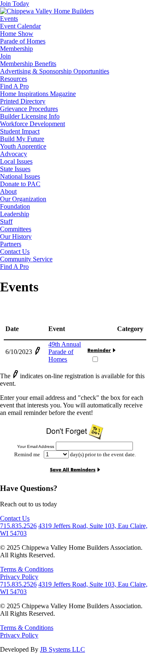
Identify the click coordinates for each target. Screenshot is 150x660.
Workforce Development (32, 123)
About (8, 191)
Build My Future (22, 138)
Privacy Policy (19, 576)
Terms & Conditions (26, 569)
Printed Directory (22, 101)
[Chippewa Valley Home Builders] (47, 11)
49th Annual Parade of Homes (64, 352)
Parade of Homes (22, 41)
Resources (13, 78)
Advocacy (13, 153)
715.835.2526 (18, 525)
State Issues (15, 168)
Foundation (15, 206)
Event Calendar (20, 26)
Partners (10, 244)
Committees (15, 229)
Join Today (14, 3)
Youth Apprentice (23, 146)
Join (5, 56)
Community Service (26, 259)
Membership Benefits (28, 63)
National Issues (20, 176)
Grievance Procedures (29, 108)
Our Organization (23, 198)
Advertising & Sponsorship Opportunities (54, 71)
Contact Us (15, 251)
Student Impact (20, 131)
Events (9, 18)
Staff (6, 221)
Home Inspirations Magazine (38, 93)
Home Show (16, 33)
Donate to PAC (20, 183)
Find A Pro (14, 86)
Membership (16, 48)
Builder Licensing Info (30, 116)
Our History (16, 236)
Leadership (14, 213)
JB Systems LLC (62, 649)
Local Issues (16, 161)
